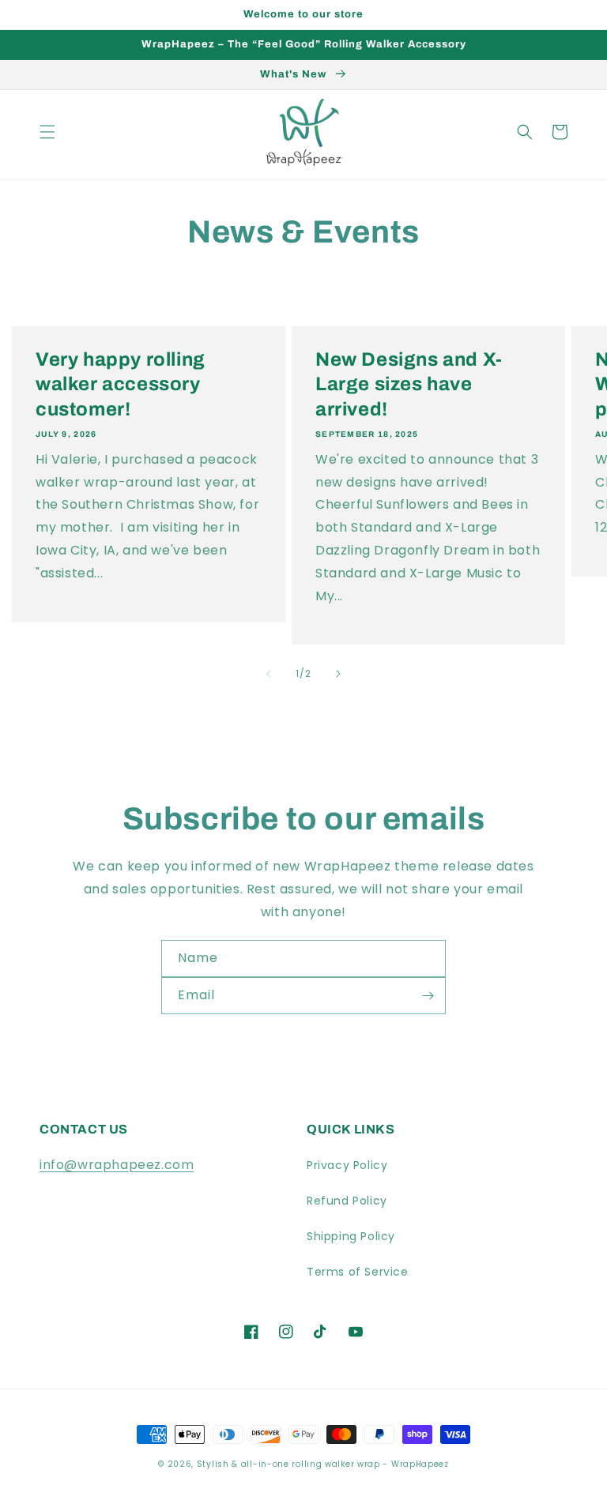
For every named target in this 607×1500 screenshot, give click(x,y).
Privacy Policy (347, 1165)
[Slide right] (338, 673)
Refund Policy (347, 1201)
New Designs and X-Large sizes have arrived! (409, 384)
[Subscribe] (427, 995)
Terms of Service (358, 1272)
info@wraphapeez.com (117, 1165)
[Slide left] (268, 673)
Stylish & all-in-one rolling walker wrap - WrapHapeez (323, 1464)
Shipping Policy (351, 1236)
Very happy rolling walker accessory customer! (120, 384)
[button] (47, 132)
